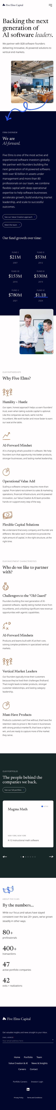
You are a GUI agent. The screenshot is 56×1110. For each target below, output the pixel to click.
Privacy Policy (18, 1098)
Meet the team (11, 225)
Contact (34, 1069)
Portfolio (28, 1057)
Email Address (8, 1037)
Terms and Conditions (34, 1098)
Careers (22, 1069)
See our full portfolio (13, 790)
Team (39, 1057)
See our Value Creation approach (18, 217)
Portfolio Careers (20, 1081)
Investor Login (37, 1081)
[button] (6, 857)
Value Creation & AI (18, 1063)
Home (17, 1057)
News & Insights (40, 1063)
